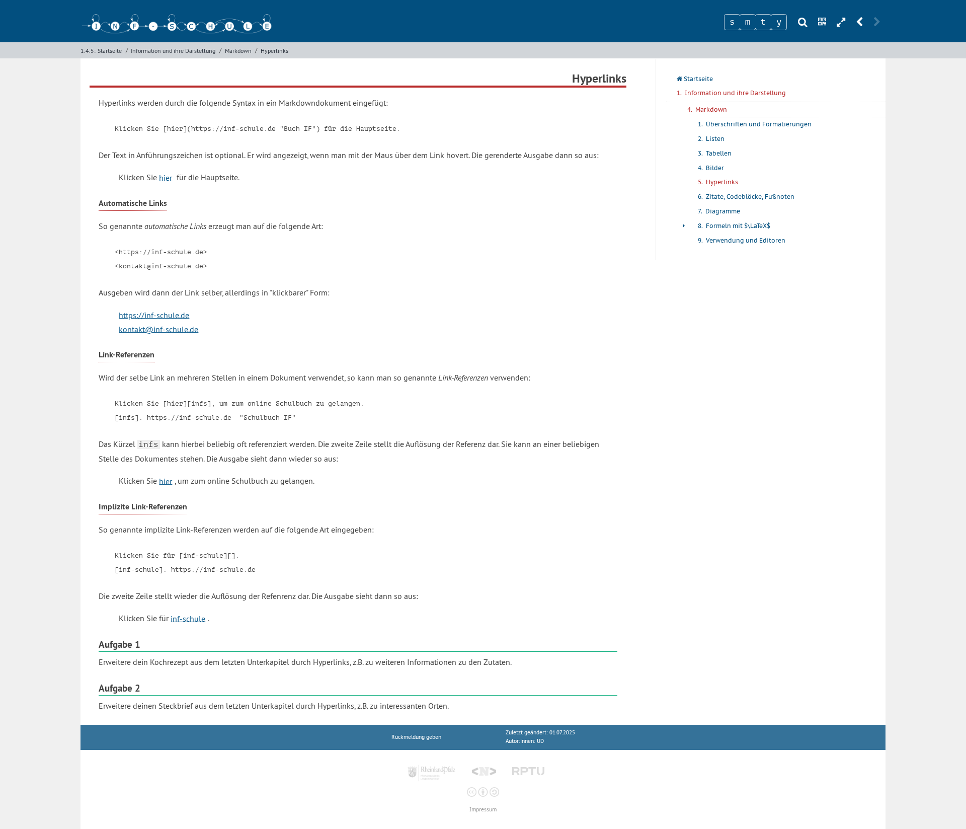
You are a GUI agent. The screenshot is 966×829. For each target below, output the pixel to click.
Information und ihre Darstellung (173, 50)
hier (165, 177)
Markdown (238, 50)
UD (540, 741)
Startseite (110, 50)
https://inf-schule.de (154, 315)
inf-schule (188, 618)
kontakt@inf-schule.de (158, 329)
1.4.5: (88, 50)
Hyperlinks (274, 50)
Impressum (483, 809)
